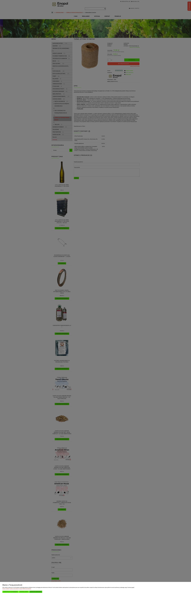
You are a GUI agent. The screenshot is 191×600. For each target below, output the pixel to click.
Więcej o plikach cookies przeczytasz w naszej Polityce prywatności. (16, 588)
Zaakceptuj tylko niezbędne (10, 591)
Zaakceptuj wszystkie (35, 591)
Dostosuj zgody (24, 591)
